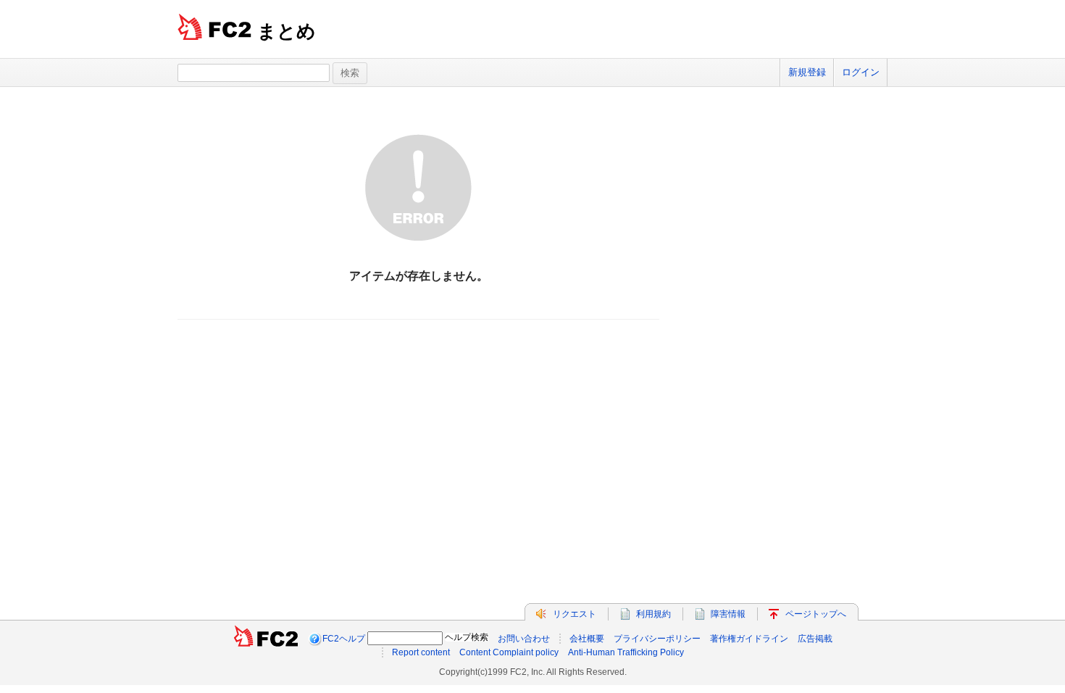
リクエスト (574, 614)
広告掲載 (815, 639)
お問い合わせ (524, 639)
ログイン (861, 72)
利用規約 (653, 614)
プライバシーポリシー (657, 639)
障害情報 (728, 614)
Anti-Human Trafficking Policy (626, 652)
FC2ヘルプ (343, 639)
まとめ (286, 31)
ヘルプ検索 (466, 637)
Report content (421, 652)
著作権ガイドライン (749, 639)
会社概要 (586, 639)
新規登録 (807, 72)
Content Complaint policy (509, 652)
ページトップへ (815, 614)
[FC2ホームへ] (265, 639)
